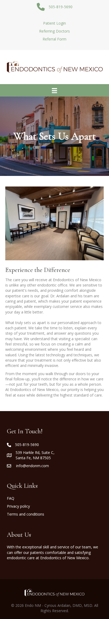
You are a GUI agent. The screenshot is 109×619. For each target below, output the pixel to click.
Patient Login (54, 23)
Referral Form (54, 39)
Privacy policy (18, 506)
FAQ (10, 498)
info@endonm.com (32, 465)
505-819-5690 (27, 444)
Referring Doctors (54, 31)
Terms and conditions (25, 514)
